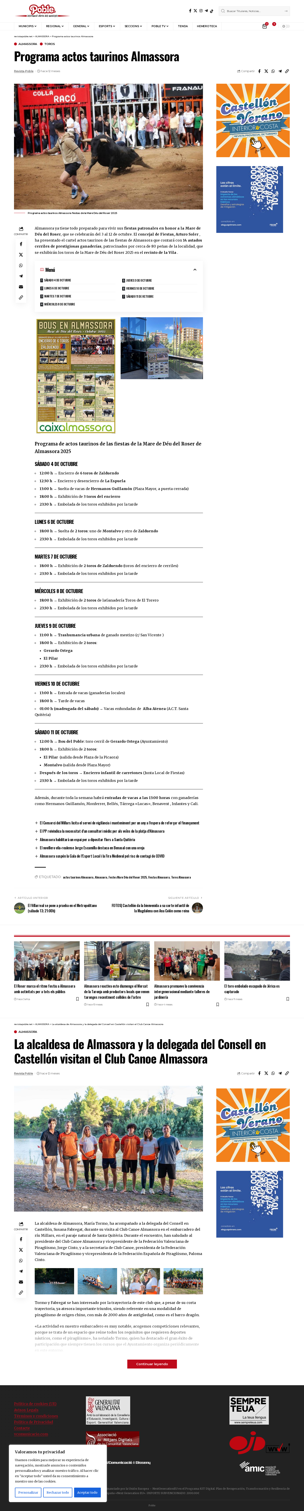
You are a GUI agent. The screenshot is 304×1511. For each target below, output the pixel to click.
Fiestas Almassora (159, 877)
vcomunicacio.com (31, 1434)
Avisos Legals (26, 1410)
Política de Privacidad (33, 1422)
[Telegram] (206, 11)
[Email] (21, 286)
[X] (195, 11)
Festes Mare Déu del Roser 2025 (128, 877)
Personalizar (28, 1493)
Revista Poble (23, 1073)
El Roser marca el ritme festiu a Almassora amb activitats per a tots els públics (44, 988)
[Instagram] (201, 11)
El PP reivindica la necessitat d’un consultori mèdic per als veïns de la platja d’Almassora (102, 831)
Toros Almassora (181, 877)
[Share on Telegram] (280, 71)
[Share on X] (266, 71)
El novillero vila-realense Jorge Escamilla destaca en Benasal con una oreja (92, 847)
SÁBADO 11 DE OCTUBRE (139, 296)
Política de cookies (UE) (35, 1403)
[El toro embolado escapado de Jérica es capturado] (257, 961)
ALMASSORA (27, 44)
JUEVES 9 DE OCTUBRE (139, 280)
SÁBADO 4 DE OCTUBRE (57, 280)
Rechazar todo (58, 1493)
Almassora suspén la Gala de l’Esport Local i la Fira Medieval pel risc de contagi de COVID (102, 856)
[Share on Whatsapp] (273, 71)
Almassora (101, 877)
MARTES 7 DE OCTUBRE (57, 296)
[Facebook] (190, 11)
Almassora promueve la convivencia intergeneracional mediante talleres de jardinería (181, 991)
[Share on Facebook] (259, 71)
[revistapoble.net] (42, 11)
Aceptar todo (87, 1493)
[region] (58, 1473)
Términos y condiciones (36, 1416)
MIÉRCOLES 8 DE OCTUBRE (59, 304)
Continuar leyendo (152, 1364)
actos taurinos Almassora (78, 877)
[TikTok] (211, 11)
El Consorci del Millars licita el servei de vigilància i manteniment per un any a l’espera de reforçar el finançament (119, 823)
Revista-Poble (24, 71)
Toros (49, 44)
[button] (228, 26)
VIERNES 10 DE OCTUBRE (140, 288)
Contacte (22, 1428)
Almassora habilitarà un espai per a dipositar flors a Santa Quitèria (87, 839)
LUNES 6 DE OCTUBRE (56, 288)
